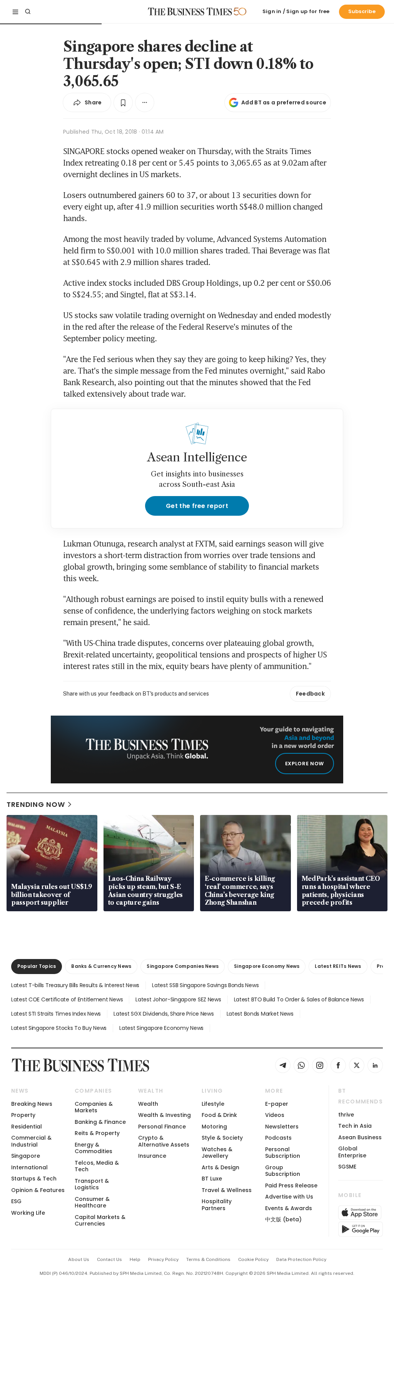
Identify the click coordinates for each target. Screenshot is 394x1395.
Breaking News (31, 1104)
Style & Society (222, 1138)
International (29, 1167)
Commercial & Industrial (31, 1141)
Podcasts (278, 1138)
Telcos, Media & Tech (97, 1166)
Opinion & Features (38, 1190)
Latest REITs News (338, 966)
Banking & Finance (100, 1122)
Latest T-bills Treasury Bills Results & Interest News (75, 985)
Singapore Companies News (183, 966)
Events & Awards (288, 1208)
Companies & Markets (94, 1107)
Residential (26, 1126)
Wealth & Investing (164, 1115)
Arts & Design (220, 1167)
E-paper (276, 1104)
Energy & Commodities (93, 1148)
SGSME (347, 1166)
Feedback (310, 694)
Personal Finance (162, 1126)
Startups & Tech (34, 1178)
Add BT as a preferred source (283, 102)
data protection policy (301, 1259)
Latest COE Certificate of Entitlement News (67, 999)
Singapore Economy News (266, 966)
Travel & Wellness (227, 1190)
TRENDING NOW (36, 804)
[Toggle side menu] (15, 11)
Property (23, 1115)
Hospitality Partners (217, 1204)
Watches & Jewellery (217, 1152)
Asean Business (360, 1137)
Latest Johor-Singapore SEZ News (178, 999)
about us (78, 1259)
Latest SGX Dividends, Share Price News (164, 1014)
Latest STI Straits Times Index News (56, 1014)
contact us (109, 1259)
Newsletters (282, 1126)
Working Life (28, 1213)
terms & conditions (208, 1259)
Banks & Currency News (101, 966)
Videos (274, 1115)
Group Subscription (282, 1171)
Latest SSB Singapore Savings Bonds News (205, 985)
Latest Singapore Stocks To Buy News (59, 1028)
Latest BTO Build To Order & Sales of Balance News (299, 999)
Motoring (214, 1126)
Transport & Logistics (92, 1184)
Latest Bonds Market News (260, 1014)
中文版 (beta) (283, 1219)
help (135, 1259)
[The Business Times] (190, 11)
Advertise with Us (289, 1197)
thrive (346, 1114)
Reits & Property (97, 1133)
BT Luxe (212, 1178)
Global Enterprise (352, 1152)
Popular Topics (36, 966)
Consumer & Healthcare (92, 1202)
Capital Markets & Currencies (100, 1220)
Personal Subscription (282, 1152)
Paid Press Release (291, 1185)
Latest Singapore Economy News (161, 1028)
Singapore (25, 1156)
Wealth (148, 1104)
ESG (16, 1201)
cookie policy (253, 1259)
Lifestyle (213, 1104)
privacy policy (163, 1259)
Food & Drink (219, 1115)
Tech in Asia (355, 1126)
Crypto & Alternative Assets (163, 1141)
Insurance (152, 1156)
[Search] (28, 11)
